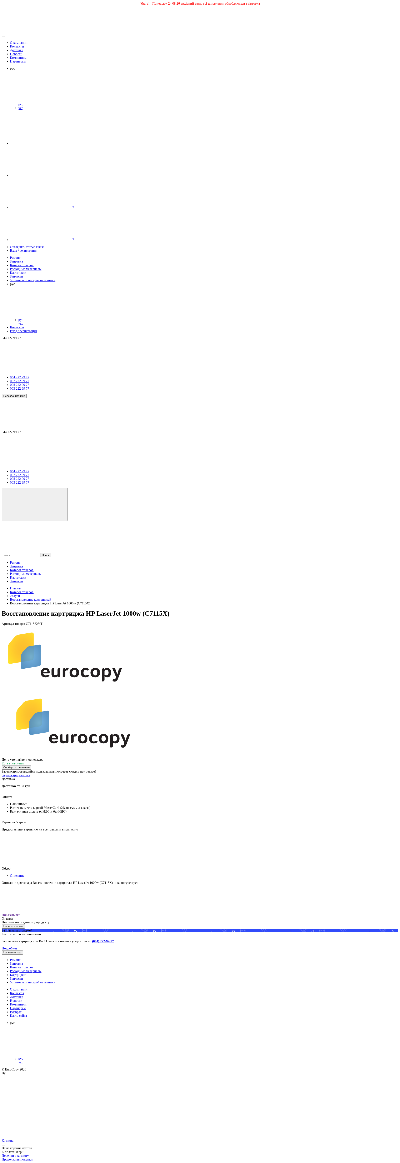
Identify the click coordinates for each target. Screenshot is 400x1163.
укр (20, 108)
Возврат (15, 1012)
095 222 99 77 (19, 384)
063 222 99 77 (19, 388)
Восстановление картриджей (30, 599)
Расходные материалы (25, 573)
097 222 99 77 (19, 381)
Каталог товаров (22, 570)
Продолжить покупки (17, 1159)
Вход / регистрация (23, 250)
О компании (19, 42)
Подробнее (9, 948)
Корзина (8, 1140)
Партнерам (18, 61)
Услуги (15, 596)
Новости (16, 54)
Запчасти (16, 581)
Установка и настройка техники (32, 982)
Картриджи (18, 577)
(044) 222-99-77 (103, 941)
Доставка (16, 50)
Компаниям (18, 57)
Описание (17, 875)
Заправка (16, 566)
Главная (15, 588)
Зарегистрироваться (16, 775)
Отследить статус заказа (27, 247)
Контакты (17, 46)
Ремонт (15, 562)
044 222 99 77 (19, 377)
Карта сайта (18, 1015)
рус (20, 104)
